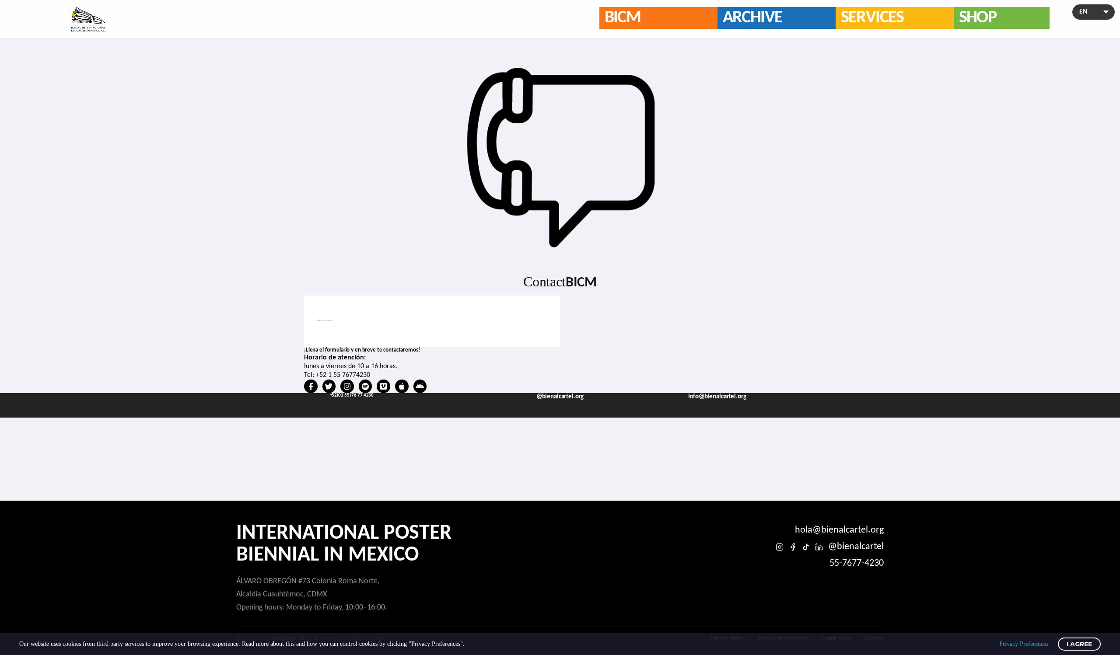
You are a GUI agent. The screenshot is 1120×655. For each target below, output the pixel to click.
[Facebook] (793, 547)
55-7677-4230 (857, 563)
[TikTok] (806, 547)
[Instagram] (347, 386)
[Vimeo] (383, 386)
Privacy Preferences (1023, 644)
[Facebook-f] (311, 386)
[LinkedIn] (819, 547)
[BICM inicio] (88, 19)
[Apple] (402, 386)
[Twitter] (329, 386)
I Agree (1079, 644)
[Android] (420, 386)
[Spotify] (365, 386)
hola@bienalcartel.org (839, 530)
